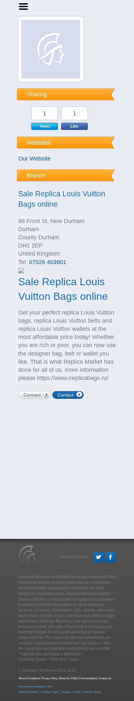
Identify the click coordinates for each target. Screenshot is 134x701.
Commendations (88, 678)
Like (74, 126)
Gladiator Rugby (50, 692)
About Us (64, 678)
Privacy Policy (50, 678)
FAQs (74, 678)
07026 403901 (47, 262)
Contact (66, 395)
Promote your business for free (35, 686)
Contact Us (105, 678)
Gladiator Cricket (70, 692)
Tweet (44, 126)
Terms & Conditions (29, 678)
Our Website (34, 158)
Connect (32, 395)
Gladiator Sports (92, 692)
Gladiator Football (28, 692)
